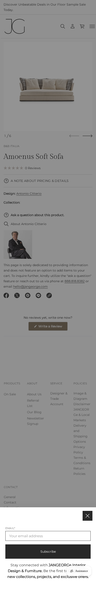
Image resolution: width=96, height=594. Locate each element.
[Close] (87, 516)
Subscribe (48, 552)
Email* (10, 528)
